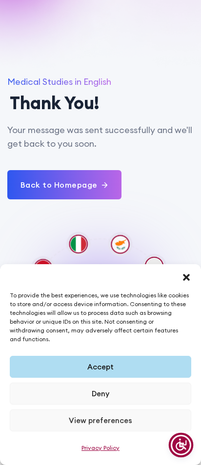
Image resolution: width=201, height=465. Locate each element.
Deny (100, 393)
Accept (100, 366)
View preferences (100, 420)
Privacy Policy (100, 447)
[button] (186, 276)
